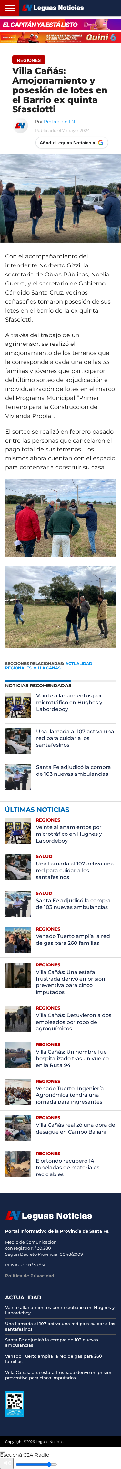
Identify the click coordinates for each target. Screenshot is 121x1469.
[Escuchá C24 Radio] (2, 1452)
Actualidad (79, 663)
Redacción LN (59, 122)
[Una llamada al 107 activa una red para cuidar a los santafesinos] (18, 741)
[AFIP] (14, 1415)
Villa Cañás (47, 667)
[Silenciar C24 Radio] (7, 1463)
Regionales (18, 667)
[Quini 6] (60, 37)
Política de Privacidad (29, 1275)
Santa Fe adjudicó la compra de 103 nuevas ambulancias (73, 770)
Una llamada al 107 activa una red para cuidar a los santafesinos (75, 738)
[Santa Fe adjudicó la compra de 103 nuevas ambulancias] (18, 777)
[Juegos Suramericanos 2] (60, 24)
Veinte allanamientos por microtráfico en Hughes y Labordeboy (69, 702)
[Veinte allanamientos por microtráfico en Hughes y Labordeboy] (18, 705)
